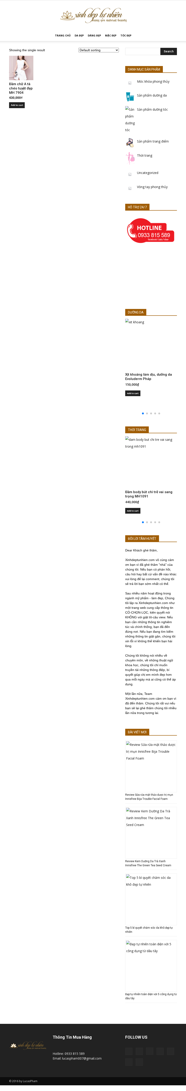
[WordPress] (128, 1062)
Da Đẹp (79, 35)
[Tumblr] (170, 1051)
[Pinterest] (160, 1051)
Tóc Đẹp (125, 35)
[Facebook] (139, 1051)
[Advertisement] (151, 277)
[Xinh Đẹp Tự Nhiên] (93, 15)
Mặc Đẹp (110, 35)
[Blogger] (128, 1051)
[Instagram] (149, 1051)
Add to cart (17, 105)
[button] (171, 35)
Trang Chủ (63, 35)
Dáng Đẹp (94, 35)
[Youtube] (139, 1062)
